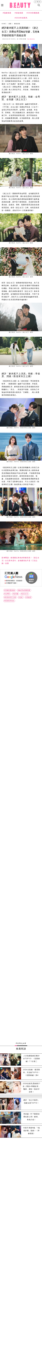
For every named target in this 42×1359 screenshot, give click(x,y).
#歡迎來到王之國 (10, 597)
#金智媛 (15, 594)
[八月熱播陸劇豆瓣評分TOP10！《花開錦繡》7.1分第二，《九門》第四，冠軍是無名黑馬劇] (10, 1060)
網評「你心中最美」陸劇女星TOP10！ (31, 1101)
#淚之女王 (24, 594)
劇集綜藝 (17, 23)
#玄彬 (21, 597)
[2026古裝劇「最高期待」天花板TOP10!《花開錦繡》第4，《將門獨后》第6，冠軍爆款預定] (10, 1073)
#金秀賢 (7, 594)
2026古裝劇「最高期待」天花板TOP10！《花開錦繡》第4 (31, 1072)
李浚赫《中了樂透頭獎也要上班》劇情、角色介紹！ (31, 1117)
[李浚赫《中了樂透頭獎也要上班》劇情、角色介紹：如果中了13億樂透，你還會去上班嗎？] (10, 1118)
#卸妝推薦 (19, 13)
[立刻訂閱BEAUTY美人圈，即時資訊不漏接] (21, 577)
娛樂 (10, 23)
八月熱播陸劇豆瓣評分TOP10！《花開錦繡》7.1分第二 (31, 1058)
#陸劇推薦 (7, 13)
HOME (4, 23)
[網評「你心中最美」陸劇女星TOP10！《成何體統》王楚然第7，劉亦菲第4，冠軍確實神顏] (10, 1104)
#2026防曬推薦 (33, 13)
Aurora (32, 39)
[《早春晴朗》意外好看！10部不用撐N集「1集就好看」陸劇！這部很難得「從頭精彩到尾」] (10, 1132)
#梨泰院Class (9, 601)
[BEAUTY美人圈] (20, 5)
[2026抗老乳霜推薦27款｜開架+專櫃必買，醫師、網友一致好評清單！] (10, 1087)
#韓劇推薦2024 (9, 590)
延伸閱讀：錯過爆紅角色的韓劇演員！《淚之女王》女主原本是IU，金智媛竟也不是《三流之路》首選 (20, 560)
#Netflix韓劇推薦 (24, 590)
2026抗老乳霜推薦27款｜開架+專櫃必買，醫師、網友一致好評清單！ (31, 1088)
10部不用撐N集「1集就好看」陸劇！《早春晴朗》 (31, 1130)
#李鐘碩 (28, 597)
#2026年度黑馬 (21, 18)
